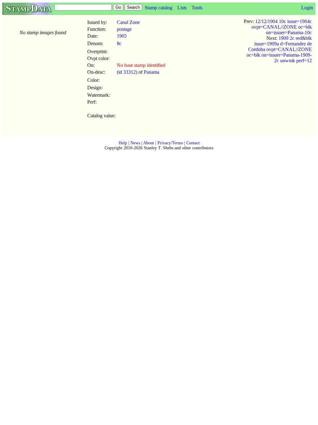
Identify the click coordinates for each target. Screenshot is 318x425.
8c (119, 43)
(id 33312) (127, 72)
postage (124, 29)
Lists (182, 7)
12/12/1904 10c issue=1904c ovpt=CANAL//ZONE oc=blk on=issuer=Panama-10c (282, 27)
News (135, 143)
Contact (193, 143)
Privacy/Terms (170, 143)
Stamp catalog (158, 7)
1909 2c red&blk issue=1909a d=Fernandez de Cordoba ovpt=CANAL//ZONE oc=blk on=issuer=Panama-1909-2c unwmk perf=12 (279, 49)
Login (307, 7)
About (148, 143)
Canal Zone (128, 22)
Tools (197, 7)
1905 (122, 36)
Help (123, 143)
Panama (151, 72)
